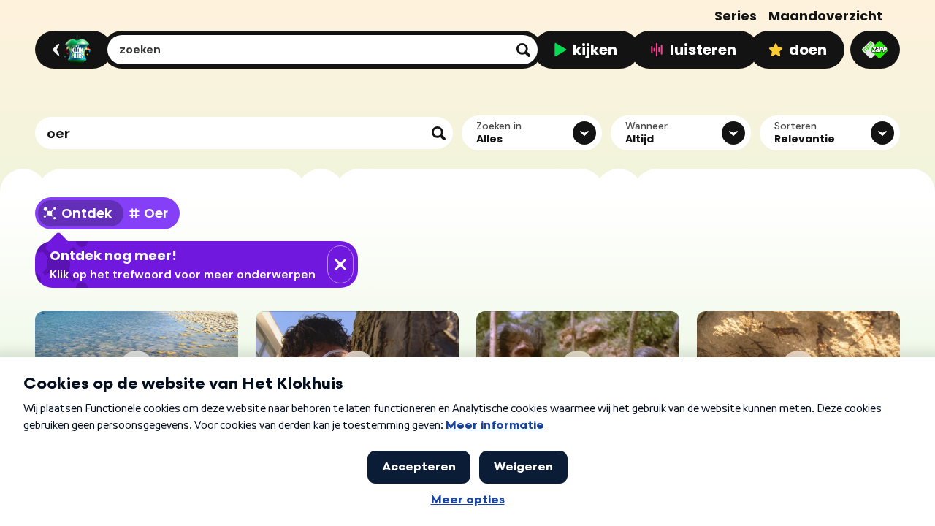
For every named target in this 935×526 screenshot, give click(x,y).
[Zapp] (875, 50)
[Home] (71, 50)
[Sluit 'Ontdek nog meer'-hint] (340, 264)
